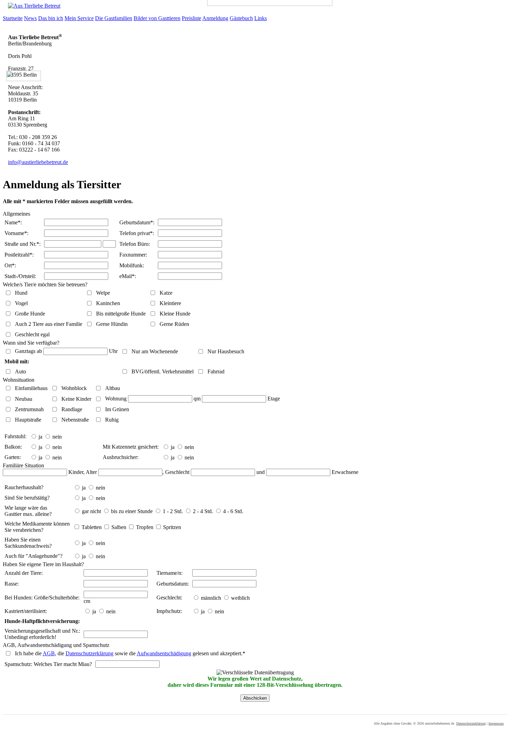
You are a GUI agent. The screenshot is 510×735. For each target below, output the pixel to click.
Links (260, 18)
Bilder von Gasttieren (157, 18)
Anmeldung (215, 18)
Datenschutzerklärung (89, 653)
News (30, 18)
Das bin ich (50, 18)
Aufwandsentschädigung (164, 653)
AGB (49, 653)
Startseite (13, 18)
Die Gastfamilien (113, 18)
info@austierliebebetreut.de (38, 162)
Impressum (496, 723)
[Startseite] (31, 6)
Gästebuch (241, 18)
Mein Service (79, 18)
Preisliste (191, 18)
